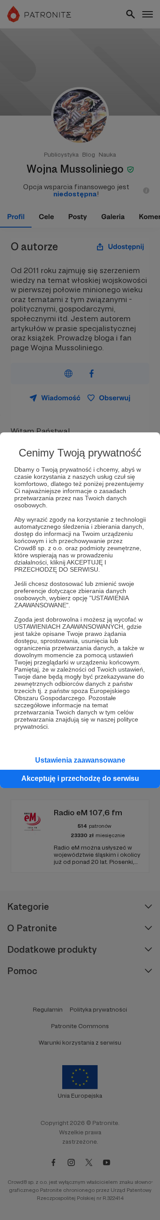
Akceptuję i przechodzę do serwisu (80, 778)
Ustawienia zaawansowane (80, 760)
